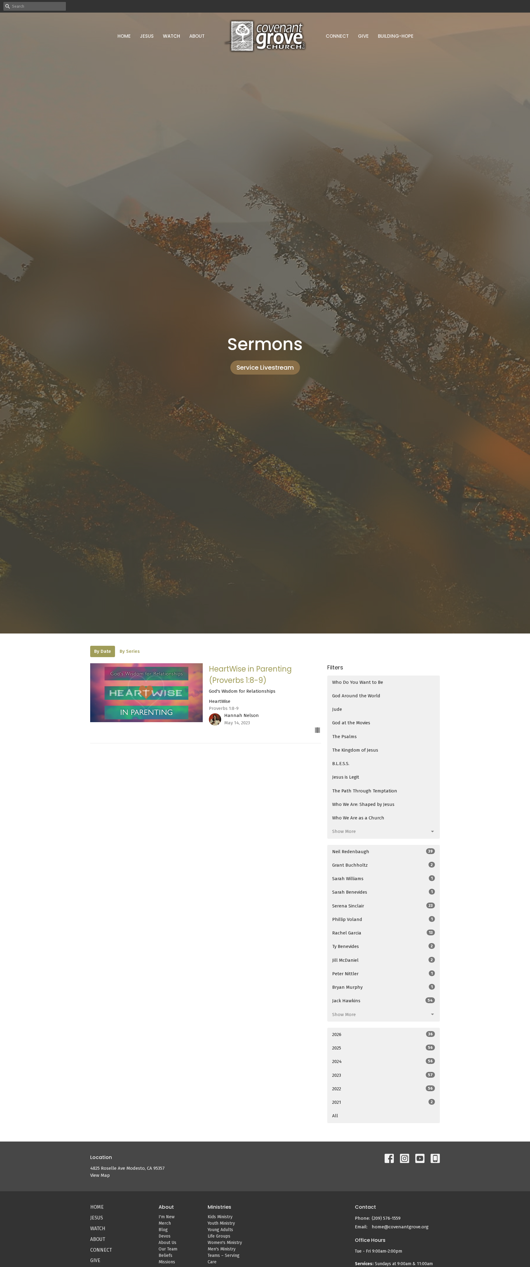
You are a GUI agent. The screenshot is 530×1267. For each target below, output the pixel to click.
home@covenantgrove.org (400, 1227)
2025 (382, 1048)
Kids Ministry (220, 1216)
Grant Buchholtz (382, 865)
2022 (382, 1089)
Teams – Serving (224, 1255)
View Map (100, 1175)
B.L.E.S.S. (340, 763)
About (197, 36)
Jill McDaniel (382, 960)
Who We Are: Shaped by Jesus (363, 804)
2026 (382, 1034)
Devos (165, 1236)
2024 (382, 1061)
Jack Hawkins (382, 1000)
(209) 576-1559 (386, 1218)
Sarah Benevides (382, 892)
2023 (382, 1075)
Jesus (147, 36)
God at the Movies (351, 723)
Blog (163, 1229)
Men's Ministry (222, 1249)
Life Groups (219, 1236)
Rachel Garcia (382, 933)
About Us (167, 1242)
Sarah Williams (382, 878)
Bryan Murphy (382, 987)
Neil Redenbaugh (382, 851)
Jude (337, 709)
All (335, 1116)
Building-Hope (395, 36)
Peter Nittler (382, 973)
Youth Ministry (221, 1223)
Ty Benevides (382, 946)
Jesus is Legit (345, 777)
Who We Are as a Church (358, 818)
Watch (171, 36)
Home (124, 36)
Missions (167, 1262)
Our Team (168, 1249)
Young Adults (220, 1229)
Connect (337, 36)
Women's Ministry (225, 1242)
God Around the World (356, 696)
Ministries (219, 1207)
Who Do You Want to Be (357, 682)
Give (363, 36)
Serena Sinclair (382, 906)
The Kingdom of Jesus (355, 750)
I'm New (167, 1216)
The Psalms (344, 736)
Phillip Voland (382, 919)
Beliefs (165, 1255)
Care (212, 1262)
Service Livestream (265, 367)
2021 (382, 1102)
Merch (165, 1223)
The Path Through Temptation (364, 791)
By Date (102, 651)
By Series (130, 651)
